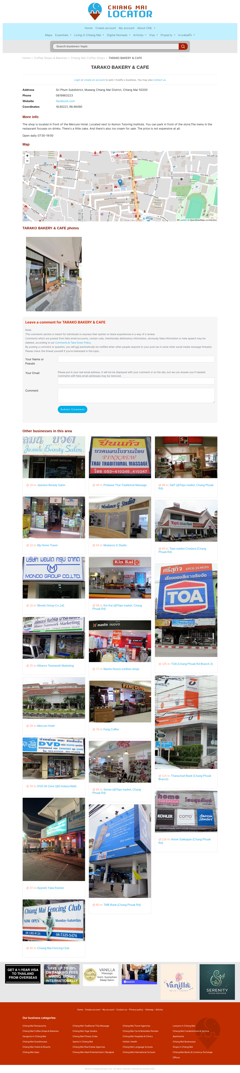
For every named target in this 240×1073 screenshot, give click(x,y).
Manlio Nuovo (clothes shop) (121, 669)
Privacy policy (136, 1009)
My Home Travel (47, 545)
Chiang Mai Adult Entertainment (88, 1052)
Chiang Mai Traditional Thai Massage (91, 1025)
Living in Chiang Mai (88, 35)
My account (126, 28)
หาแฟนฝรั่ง (185, 35)
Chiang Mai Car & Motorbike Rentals (140, 1031)
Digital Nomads (117, 35)
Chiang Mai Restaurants (34, 1025)
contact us (159, 79)
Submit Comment (72, 409)
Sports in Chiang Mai (83, 1041)
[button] (120, 182)
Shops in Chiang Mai (183, 1047)
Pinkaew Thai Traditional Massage (125, 485)
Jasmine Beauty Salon (51, 485)
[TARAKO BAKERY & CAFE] (54, 274)
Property (167, 35)
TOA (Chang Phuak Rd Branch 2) (192, 663)
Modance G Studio (115, 545)
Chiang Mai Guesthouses (34, 1041)
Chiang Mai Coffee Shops (88, 58)
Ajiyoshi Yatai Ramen (50, 887)
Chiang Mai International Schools (139, 1052)
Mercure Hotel (46, 725)
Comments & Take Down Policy (73, 342)
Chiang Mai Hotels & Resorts (36, 1047)
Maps (48, 35)
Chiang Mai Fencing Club (53, 948)
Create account (105, 28)
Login (77, 79)
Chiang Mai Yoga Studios (85, 1031)
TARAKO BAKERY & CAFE (125, 58)
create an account (94, 79)
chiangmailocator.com (102, 1069)
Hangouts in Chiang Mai (34, 1036)
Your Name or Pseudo (34, 361)
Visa (152, 35)
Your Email (32, 373)
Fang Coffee (111, 729)
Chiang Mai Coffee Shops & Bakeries (40, 1031)
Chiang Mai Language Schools (138, 1047)
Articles (138, 35)
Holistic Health (130, 1041)
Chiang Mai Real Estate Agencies (89, 1047)
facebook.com (65, 101)
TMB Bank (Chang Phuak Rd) (122, 904)
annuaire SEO (149, 1069)
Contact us (121, 1009)
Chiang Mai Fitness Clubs (85, 1036)
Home (89, 28)
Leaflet (182, 219)
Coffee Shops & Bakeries (50, 58)
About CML (145, 28)
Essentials (62, 35)
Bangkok (109, 1052)
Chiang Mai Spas (30, 1052)
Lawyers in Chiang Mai (184, 1025)
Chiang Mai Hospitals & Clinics (138, 1036)
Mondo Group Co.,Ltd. (51, 605)
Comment (31, 390)
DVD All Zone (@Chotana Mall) (56, 786)
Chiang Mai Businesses (184, 1041)
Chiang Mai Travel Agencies (136, 1025)
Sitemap (149, 1009)
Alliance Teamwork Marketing (55, 665)
